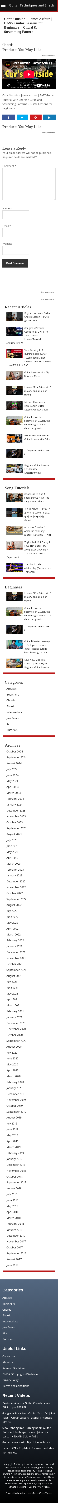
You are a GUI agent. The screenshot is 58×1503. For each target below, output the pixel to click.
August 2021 (14, 976)
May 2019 (12, 1135)
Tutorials (12, 730)
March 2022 (13, 934)
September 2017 (16, 1253)
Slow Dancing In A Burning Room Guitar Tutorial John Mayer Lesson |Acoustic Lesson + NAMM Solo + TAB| (26, 1432)
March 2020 (13, 1076)
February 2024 (15, 798)
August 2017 (14, 1259)
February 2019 (15, 1153)
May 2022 (12, 922)
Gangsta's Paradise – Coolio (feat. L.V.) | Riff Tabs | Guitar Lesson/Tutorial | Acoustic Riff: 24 (28, 1418)
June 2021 (12, 988)
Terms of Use (26, 1486)
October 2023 (14, 822)
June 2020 (12, 1058)
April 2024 (12, 787)
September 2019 (16, 1111)
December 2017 (15, 1235)
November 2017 (16, 1241)
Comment (9, 166)
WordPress (22, 1493)
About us (7, 1362)
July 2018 (11, 1194)
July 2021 (11, 982)
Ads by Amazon (48, 55)
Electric (10, 706)
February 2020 (15, 1082)
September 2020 (16, 1041)
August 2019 (14, 1117)
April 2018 (12, 1212)
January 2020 (14, 1088)
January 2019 (14, 1159)
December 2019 (15, 1094)
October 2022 (14, 893)
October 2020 (14, 1035)
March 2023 (13, 863)
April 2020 (12, 1070)
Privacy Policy (10, 1380)
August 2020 (14, 1046)
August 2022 (14, 905)
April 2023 (12, 858)
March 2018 (13, 1218)
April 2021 (12, 999)
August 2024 (14, 763)
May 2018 (12, 1206)
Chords (7, 45)
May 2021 (12, 993)
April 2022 (12, 928)
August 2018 (14, 1188)
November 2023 (16, 816)
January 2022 (14, 946)
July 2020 (11, 1052)
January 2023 (14, 875)
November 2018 (16, 1171)
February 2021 (15, 1011)
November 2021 (16, 958)
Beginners (12, 694)
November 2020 (16, 1029)
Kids (8, 724)
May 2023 (12, 852)
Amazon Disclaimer (13, 1368)
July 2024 (11, 769)
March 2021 (13, 1005)
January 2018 (14, 1230)
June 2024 (12, 775)
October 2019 (14, 1105)
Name (7, 208)
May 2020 (12, 1064)
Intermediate (14, 712)
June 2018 (12, 1200)
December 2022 (15, 881)
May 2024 (12, 781)
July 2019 (11, 1123)
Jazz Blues (12, 718)
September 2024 (16, 757)
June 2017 (12, 1265)
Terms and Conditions (15, 1386)
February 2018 (15, 1224)
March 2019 (13, 1147)
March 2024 (13, 793)
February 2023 (15, 869)
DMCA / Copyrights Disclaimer (20, 1374)
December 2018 (15, 1165)
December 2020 (15, 1023)
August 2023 (14, 834)
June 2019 (12, 1129)
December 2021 (15, 952)
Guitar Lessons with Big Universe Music (26, 1442)
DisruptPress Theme (42, 1493)
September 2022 (16, 899)
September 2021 (16, 970)
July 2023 (11, 840)
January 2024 (14, 804)
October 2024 (14, 751)
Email (6, 226)
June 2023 (12, 846)
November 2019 (16, 1100)
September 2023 (16, 828)
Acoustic (11, 688)
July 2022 (11, 911)
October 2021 (14, 964)
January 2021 (14, 1017)
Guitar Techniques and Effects (32, 5)
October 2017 (14, 1247)
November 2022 (16, 887)
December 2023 (15, 810)
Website (7, 243)
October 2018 (14, 1176)
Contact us (8, 1356)
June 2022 (12, 917)
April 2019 (12, 1141)
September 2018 (16, 1182)
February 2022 (15, 940)
